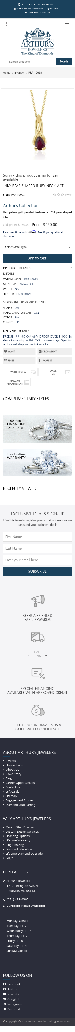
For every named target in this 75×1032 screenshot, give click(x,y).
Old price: (10, 225)
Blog (9, 778)
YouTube (13, 994)
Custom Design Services (22, 831)
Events (11, 761)
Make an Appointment (31, 8)
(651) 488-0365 (18, 899)
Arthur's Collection (21, 205)
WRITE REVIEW (18, 371)
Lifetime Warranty (18, 840)
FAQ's (10, 858)
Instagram (14, 1004)
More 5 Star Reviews (20, 827)
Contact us (13, 787)
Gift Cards (12, 791)
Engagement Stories (20, 800)
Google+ (13, 999)
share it (47, 360)
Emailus (53, 372)
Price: (37, 224)
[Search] (6, 24)
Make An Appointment (15, 382)
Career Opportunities (20, 783)
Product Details (17, 268)
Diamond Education (19, 849)
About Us (12, 769)
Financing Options (18, 836)
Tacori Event (15, 765)
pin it (11, 360)
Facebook (14, 984)
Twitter (12, 989)
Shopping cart (38, 12)
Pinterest (13, 1009)
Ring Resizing (15, 845)
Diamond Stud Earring (20, 805)
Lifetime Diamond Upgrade (24, 853)
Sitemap (11, 796)
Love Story (13, 774)
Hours (54, 8)
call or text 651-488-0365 (37, 4)
